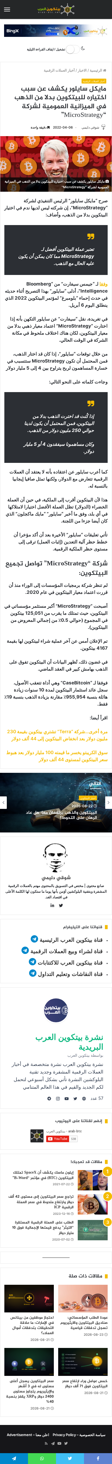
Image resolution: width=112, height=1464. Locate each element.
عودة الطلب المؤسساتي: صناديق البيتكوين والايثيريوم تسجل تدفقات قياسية (84, 1323)
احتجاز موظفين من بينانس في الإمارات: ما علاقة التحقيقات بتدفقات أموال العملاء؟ (32, 1325)
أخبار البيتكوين (88, 798)
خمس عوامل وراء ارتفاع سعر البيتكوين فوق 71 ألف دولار (85, 1383)
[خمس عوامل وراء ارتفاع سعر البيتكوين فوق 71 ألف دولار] (83, 1362)
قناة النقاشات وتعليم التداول (70, 974)
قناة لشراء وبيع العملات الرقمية (66, 951)
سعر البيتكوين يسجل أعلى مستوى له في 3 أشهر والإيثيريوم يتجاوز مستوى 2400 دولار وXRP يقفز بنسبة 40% (30, 1391)
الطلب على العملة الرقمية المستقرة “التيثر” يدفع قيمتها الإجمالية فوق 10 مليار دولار (43, 1227)
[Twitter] (66, 1443)
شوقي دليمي (90, 127)
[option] (56, 802)
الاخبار (82, 70)
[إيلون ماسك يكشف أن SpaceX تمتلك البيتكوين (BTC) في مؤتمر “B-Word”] (93, 1180)
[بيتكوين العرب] (56, 9)
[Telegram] (52, 1443)
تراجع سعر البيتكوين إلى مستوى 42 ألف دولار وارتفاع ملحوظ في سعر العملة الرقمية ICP (41, 1202)
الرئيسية (96, 70)
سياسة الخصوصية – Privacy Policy (79, 1435)
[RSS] (46, 1443)
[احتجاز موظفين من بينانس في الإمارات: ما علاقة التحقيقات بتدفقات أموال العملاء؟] (29, 1299)
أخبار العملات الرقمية (59, 70)
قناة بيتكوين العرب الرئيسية (71, 940)
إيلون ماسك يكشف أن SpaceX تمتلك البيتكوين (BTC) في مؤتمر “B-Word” (43, 1175)
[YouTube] (59, 1443)
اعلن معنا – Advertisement (28, 1435)
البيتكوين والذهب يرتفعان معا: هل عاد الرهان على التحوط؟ (61, 815)
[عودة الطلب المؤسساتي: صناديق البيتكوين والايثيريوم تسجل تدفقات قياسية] (83, 1299)
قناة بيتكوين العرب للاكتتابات (69, 963)
